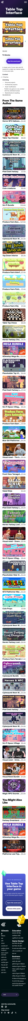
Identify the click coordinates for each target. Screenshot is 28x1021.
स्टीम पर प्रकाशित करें (17, 951)
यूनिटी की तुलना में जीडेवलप (18, 964)
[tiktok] (12, 1013)
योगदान (3, 943)
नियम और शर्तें (4, 965)
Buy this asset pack (14, 61)
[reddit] (8, 1013)
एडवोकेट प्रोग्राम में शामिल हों (5, 949)
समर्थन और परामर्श (16, 961)
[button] (25, 2)
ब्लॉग (2, 941)
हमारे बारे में (3, 972)
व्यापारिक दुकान (4, 962)
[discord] (2, 1007)
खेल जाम (14, 953)
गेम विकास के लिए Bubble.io (19, 978)
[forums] (6, 1007)
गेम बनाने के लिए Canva (17, 981)
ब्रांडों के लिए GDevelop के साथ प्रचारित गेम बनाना (18, 984)
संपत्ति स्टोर (3, 957)
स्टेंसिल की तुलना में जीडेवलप (18, 976)
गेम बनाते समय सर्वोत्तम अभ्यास (19, 948)
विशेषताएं (3, 936)
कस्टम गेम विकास (16, 959)
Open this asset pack (14, 903)
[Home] (2, 2)
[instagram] (5, 1012)
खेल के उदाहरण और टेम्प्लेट (4, 954)
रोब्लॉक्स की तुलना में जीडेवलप (19, 966)
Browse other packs (14, 908)
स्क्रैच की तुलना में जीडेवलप (18, 973)
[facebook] (1, 1013)
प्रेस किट (3, 970)
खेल (2, 938)
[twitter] (15, 1012)
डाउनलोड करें (4, 946)
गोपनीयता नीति (4, 967)
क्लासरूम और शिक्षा (16, 933)
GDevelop (7, 55)
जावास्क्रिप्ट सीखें (16, 935)
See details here (6, 95)
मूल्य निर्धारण (4, 960)
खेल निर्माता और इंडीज (17, 943)
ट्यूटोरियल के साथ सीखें (17, 938)
